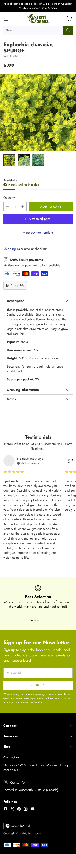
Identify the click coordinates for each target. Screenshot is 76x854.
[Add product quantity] (22, 206)
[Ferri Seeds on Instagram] (25, 809)
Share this (17, 285)
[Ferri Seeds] (38, 19)
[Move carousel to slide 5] (44, 620)
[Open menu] (5, 18)
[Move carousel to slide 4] (41, 620)
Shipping (9, 249)
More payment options (38, 232)
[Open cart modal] (69, 18)
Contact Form (19, 782)
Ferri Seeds (34, 833)
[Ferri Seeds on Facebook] (5, 809)
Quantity (9, 197)
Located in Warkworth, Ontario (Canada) (30, 790)
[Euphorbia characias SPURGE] (38, 112)
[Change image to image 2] (24, 160)
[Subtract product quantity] (7, 206)
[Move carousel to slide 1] (32, 620)
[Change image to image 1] (9, 160)
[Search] (68, 30)
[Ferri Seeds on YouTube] (32, 809)
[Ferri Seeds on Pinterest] (19, 809)
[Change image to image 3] (38, 160)
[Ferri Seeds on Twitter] (12, 809)
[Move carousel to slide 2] (35, 620)
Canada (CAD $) (20, 826)
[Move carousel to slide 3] (38, 620)
